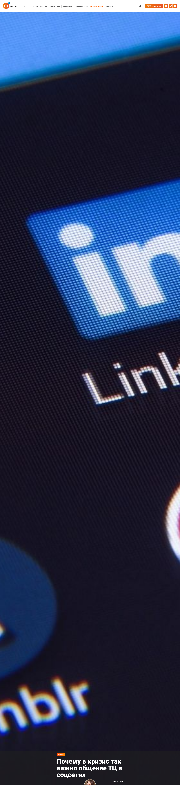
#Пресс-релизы (97, 6)
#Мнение (60, 754)
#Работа (109, 6)
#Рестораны (55, 6)
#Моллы (44, 6)
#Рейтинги (67, 6)
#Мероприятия (81, 6)
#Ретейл (34, 6)
